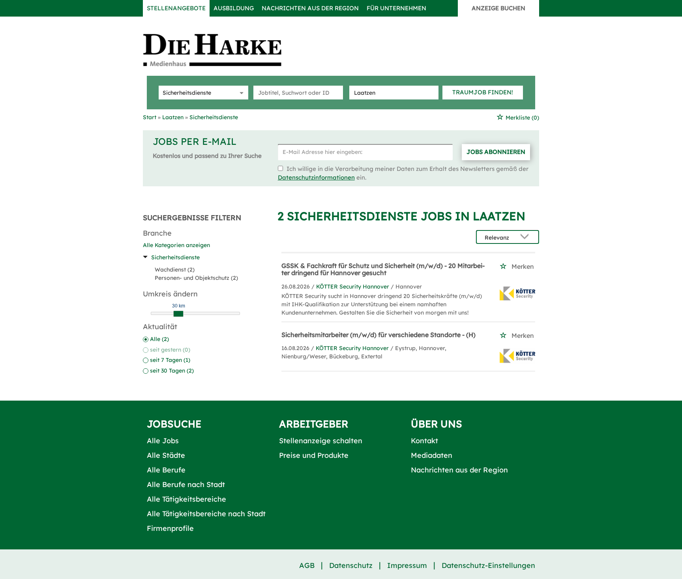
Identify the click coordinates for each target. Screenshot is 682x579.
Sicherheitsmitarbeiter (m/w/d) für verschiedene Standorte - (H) (378, 335)
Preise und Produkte (313, 455)
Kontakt (424, 440)
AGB (307, 565)
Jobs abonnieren (496, 152)
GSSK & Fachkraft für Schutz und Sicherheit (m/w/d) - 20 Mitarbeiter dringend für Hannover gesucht (383, 269)
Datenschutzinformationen (316, 177)
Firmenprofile (170, 528)
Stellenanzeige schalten (320, 440)
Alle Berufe (166, 469)
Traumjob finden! (482, 92)
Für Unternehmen (396, 8)
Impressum (407, 565)
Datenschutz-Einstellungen (488, 565)
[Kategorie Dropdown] (240, 92)
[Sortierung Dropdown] (526, 237)
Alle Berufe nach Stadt (186, 484)
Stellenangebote (176, 8)
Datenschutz (351, 565)
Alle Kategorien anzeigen (176, 245)
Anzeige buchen (498, 8)
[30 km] (178, 314)
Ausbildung (234, 8)
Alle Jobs (163, 440)
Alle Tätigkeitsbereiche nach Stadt (206, 513)
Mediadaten (431, 455)
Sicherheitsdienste (175, 257)
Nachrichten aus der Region (310, 8)
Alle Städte (166, 455)
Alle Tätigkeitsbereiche (186, 499)
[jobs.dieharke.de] (221, 49)
